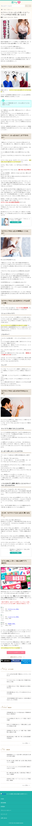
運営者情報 (3, 802)
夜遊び (16, 17)
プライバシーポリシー (6, 810)
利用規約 (3, 806)
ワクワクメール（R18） (13, 609)
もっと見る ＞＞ (26, 743)
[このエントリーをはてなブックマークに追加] (26, 661)
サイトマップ (4, 814)
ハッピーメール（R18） (13, 616)
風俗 (5, 9)
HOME (2, 798)
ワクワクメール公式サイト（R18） (16, 652)
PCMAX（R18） (12, 623)
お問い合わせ (4, 818)
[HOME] (2, 10)
